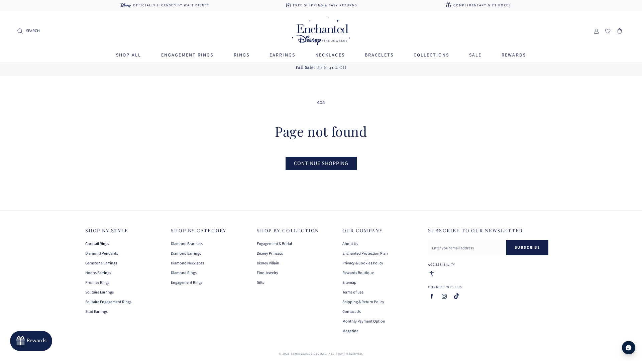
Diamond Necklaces (187, 263)
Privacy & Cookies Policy (362, 263)
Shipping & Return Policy (363, 302)
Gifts (260, 282)
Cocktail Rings (97, 244)
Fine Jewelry (267, 273)
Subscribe (527, 247)
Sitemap (349, 282)
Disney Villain (268, 263)
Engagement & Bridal (274, 244)
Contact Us (351, 312)
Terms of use (352, 292)
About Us (350, 244)
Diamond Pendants (101, 253)
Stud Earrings (96, 312)
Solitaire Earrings (99, 292)
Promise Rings (97, 282)
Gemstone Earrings (101, 263)
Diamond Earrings (186, 253)
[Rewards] (31, 341)
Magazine (350, 331)
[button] (28, 31)
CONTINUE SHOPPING (321, 163)
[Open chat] (628, 347)
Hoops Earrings (98, 273)
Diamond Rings (184, 273)
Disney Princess (270, 253)
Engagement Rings (186, 282)
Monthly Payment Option (363, 321)
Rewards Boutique (358, 273)
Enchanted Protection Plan (365, 253)
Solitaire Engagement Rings (108, 302)
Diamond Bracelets (187, 244)
